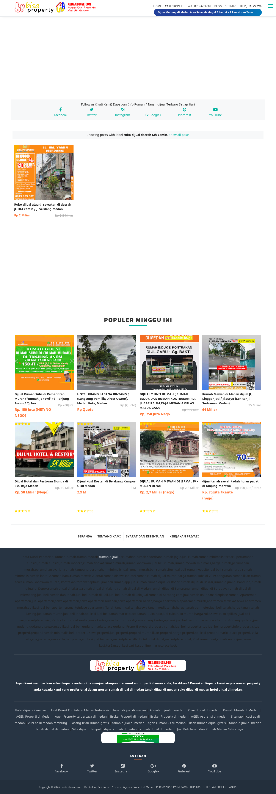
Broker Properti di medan (128, 716)
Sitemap (237, 716)
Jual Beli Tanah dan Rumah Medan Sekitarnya (210, 729)
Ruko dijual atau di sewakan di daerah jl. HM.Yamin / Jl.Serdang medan (43, 209)
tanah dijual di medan (128, 723)
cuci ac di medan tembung (47, 723)
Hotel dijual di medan (30, 710)
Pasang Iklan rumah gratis (90, 723)
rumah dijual (108, 557)
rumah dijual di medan (157, 729)
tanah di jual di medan (129, 710)
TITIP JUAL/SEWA (251, 6)
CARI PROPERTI (175, 6)
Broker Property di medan (169, 716)
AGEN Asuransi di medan (209, 716)
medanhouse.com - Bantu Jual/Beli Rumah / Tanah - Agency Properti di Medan (107, 787)
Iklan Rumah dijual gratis (207, 723)
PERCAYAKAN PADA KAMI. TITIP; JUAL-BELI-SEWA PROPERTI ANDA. (196, 787)
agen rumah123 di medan (167, 723)
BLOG (218, 6)
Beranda (85, 536)
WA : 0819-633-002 (199, 6)
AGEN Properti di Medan (34, 716)
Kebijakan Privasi (184, 536)
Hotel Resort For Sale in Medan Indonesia (80, 710)
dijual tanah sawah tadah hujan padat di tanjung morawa (231, 490)
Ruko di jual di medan (204, 710)
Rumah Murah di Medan (241, 710)
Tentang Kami (109, 536)
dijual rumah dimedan (120, 729)
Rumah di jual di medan (166, 710)
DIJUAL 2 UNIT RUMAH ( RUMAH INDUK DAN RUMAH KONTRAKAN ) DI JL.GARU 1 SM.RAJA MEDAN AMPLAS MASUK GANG (169, 404)
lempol (96, 729)
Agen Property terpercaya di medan (81, 716)
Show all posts (179, 135)
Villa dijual (79, 729)
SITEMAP (230, 6)
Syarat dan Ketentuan (145, 536)
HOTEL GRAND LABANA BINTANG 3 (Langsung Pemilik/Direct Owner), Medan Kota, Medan (106, 402)
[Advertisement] (138, 62)
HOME (157, 6)
